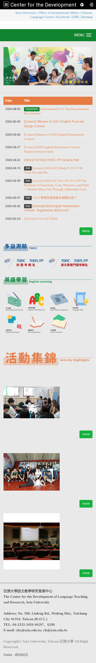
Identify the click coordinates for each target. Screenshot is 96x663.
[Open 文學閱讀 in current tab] (59, 323)
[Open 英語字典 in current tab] (14, 323)
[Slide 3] (70, 82)
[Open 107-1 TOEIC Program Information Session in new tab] (48, 538)
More (85, 231)
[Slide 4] (74, 82)
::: (1, 12)
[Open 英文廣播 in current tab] (14, 301)
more (85, 434)
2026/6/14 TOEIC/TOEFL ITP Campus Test (51, 160)
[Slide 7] (86, 82)
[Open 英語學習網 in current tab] (37, 301)
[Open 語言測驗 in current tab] (81, 301)
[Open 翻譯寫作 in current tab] (37, 323)
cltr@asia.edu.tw (28, 630)
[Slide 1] (62, 82)
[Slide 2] (66, 82)
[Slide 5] (78, 82)
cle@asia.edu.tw (55, 630)
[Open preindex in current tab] (25, 262)
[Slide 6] (82, 82)
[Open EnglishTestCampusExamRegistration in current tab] (48, 246)
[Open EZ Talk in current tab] (48, 66)
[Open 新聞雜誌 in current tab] (59, 301)
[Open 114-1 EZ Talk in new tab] (48, 400)
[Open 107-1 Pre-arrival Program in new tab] (48, 469)
